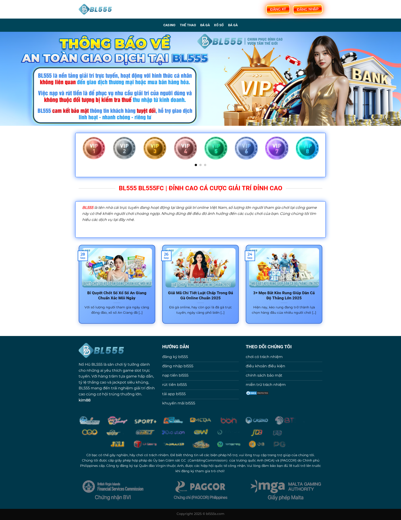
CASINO (169, 25)
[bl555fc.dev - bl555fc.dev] (95, 9)
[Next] (319, 151)
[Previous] (81, 151)
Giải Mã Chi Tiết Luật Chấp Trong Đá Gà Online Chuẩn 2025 (200, 295)
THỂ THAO (188, 25)
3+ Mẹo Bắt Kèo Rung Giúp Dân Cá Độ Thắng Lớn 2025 (284, 295)
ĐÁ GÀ (205, 25)
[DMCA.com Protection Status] (257, 393)
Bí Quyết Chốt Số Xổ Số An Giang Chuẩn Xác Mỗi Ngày (116, 295)
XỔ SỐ (219, 25)
